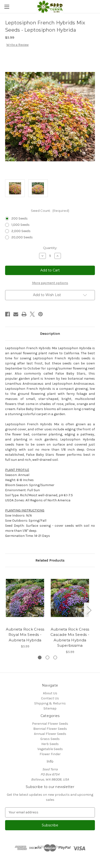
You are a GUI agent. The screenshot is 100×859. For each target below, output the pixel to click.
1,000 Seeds (20, 225)
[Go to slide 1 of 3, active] (40, 657)
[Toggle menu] (6, 6)
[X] (32, 314)
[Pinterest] (40, 314)
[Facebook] (7, 314)
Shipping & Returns (50, 703)
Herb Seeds (50, 744)
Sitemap (50, 708)
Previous (6, 610)
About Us (50, 693)
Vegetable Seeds (50, 749)
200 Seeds (19, 218)
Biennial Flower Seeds (50, 729)
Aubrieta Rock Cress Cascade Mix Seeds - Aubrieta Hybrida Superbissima (69, 637)
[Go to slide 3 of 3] (55, 657)
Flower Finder (50, 754)
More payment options (50, 283)
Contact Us (50, 698)
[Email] (15, 314)
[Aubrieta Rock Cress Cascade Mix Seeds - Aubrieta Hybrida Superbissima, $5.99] (70, 598)
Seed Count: (50, 211)
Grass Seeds (50, 739)
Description (50, 333)
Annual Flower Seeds (50, 734)
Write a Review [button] (17, 45)
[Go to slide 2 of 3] (47, 657)
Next (89, 610)
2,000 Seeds (21, 231)
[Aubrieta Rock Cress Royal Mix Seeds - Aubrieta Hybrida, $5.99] (25, 598)
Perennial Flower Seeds (50, 724)
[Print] (24, 314)
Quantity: (50, 248)
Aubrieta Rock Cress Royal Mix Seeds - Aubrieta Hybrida (25, 634)
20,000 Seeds (22, 237)
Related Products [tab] (50, 560)
